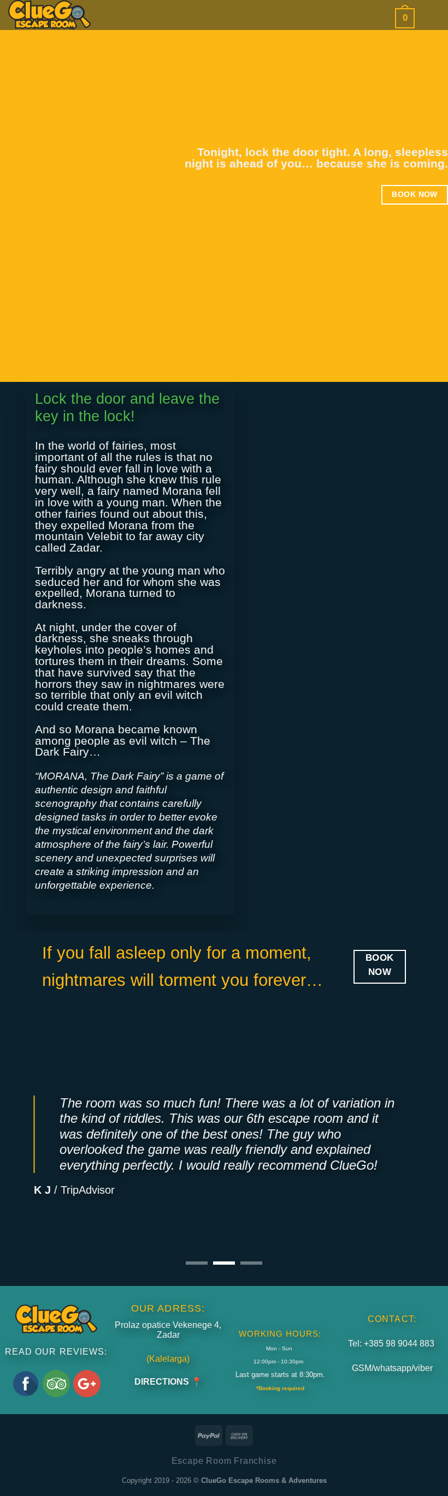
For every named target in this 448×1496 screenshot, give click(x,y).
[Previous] (23, 1138)
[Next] (425, 1138)
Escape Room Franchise (224, 1460)
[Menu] (431, 18)
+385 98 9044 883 (399, 1343)
